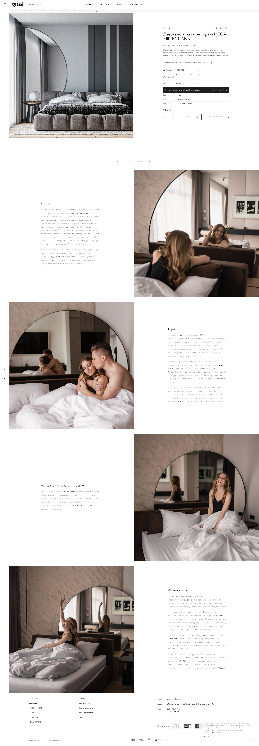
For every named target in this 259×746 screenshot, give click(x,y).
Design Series (34, 717)
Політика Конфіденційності (53, 740)
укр (4, 739)
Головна (88, 4)
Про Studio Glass (85, 703)
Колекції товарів (103, 4)
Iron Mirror (34, 703)
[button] (188, 70)
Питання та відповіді (135, 4)
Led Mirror (33, 713)
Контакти (82, 699)
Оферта (118, 4)
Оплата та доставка (86, 708)
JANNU (172, 46)
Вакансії (81, 717)
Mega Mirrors (35, 722)
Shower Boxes (35, 699)
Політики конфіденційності (212, 733)
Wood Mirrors (35, 708)
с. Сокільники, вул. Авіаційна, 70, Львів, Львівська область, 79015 (190, 704)
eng (4, 742)
